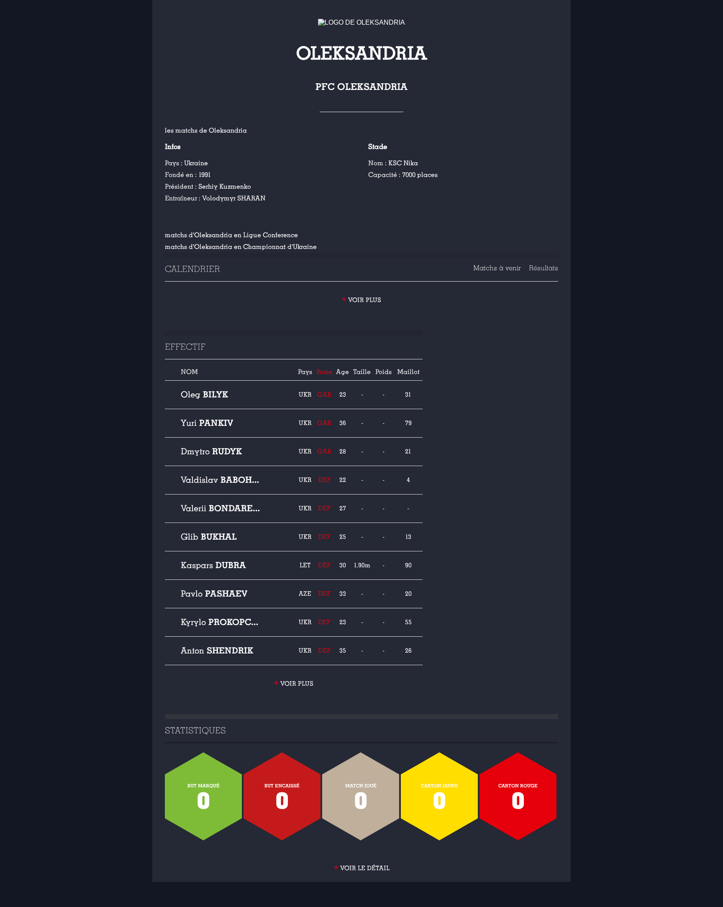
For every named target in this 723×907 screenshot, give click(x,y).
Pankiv (207, 423)
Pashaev (214, 593)
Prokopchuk (221, 622)
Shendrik (217, 650)
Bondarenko (221, 508)
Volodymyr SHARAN (234, 198)
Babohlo (221, 479)
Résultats (543, 268)
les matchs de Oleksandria (206, 130)
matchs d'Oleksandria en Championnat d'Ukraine (241, 247)
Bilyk (204, 394)
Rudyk (211, 451)
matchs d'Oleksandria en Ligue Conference (231, 235)
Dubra (213, 565)
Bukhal (209, 536)
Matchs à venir (497, 268)
